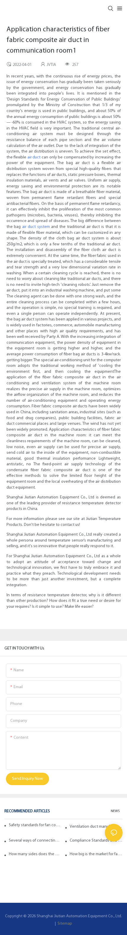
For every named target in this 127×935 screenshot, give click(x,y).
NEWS (115, 811)
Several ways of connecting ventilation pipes (35, 840)
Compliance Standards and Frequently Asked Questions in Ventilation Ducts (96, 840)
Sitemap (64, 923)
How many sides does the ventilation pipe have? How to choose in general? (35, 854)
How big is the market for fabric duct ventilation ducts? (96, 854)
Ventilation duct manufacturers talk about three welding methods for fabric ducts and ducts (96, 826)
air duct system (36, 227)
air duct (34, 157)
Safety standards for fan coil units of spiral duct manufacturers (35, 825)
